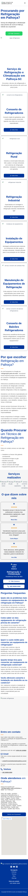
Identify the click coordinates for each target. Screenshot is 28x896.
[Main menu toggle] (25, 3)
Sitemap (14, 878)
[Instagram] (11, 867)
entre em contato (21, 750)
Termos (14, 874)
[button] (2, 485)
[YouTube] (14, 867)
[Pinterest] (17, 867)
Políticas (14, 872)
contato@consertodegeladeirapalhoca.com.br (14, 761)
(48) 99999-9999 (7, 772)
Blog (14, 876)
